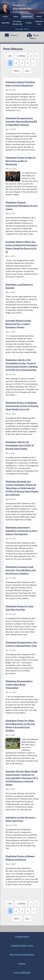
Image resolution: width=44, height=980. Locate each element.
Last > (27, 70)
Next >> (17, 70)
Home (5, 16)
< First (9, 55)
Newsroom (27, 16)
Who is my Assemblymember (22, 954)
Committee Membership (17, 22)
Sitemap (22, 963)
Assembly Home (22, 29)
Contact (29, 23)
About (15, 16)
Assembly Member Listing (22, 945)
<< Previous (21, 55)
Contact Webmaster (22, 972)
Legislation (5, 23)
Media (38, 16)
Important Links (39, 22)
